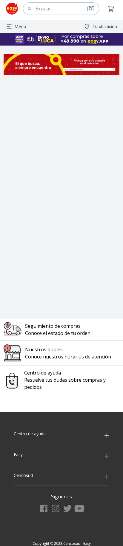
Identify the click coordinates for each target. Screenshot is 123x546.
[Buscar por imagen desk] (90, 9)
